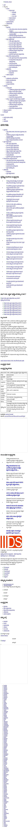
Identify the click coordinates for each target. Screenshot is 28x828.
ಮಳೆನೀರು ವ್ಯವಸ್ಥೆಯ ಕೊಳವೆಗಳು (16, 35)
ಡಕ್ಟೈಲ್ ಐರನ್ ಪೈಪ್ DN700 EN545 (14, 258)
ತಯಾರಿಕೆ (14, 12)
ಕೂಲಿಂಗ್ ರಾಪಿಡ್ (9, 414)
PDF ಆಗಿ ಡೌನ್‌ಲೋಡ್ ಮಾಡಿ (17, 360)
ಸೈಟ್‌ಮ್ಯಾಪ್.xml (4, 555)
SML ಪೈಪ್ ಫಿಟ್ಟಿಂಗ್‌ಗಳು (14, 41)
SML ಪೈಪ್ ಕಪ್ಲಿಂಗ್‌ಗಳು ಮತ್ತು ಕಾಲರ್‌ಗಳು (18, 57)
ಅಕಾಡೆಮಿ (5, 85)
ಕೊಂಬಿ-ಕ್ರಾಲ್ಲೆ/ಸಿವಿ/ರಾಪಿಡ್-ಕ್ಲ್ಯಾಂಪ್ (13, 222)
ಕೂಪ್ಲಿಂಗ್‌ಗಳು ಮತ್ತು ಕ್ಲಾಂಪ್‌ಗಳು (10, 158)
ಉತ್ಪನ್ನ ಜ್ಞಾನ (9, 87)
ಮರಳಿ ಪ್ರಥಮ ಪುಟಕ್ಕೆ (8, 117)
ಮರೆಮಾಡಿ (5, 121)
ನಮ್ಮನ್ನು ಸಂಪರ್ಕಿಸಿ (7, 110)
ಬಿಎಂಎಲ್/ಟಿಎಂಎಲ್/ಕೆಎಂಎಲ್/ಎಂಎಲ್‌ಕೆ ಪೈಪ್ (14, 416)
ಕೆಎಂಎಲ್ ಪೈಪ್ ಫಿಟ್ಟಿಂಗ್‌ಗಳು (15, 44)
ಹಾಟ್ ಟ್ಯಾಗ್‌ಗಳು (17, 553)
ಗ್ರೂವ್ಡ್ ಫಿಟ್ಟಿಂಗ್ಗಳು (13, 52)
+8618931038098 (7, 585)
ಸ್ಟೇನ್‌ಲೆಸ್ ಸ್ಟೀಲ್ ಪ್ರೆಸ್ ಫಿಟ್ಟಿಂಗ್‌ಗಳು (16, 54)
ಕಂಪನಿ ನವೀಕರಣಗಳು (11, 80)
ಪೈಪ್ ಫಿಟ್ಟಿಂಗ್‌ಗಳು (10, 39)
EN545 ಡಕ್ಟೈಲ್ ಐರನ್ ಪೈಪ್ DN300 (14, 254)
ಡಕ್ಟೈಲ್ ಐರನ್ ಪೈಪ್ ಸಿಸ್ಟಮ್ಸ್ (15, 91)
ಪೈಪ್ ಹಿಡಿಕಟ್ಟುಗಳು (13, 67)
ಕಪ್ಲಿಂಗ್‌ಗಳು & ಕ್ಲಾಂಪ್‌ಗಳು (9, 610)
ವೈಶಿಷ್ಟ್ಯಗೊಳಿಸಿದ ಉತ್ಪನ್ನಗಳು (7, 553)
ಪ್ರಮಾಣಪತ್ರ (6, 625)
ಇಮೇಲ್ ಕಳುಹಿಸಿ (4, 635)
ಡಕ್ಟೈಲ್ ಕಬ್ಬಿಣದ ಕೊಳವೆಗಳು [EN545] (17, 37)
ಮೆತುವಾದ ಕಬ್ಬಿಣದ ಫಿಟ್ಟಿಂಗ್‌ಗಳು (16, 50)
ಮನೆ (4, 4)
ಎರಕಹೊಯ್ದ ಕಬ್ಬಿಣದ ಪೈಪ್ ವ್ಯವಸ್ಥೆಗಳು (17, 89)
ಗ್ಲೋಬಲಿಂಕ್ (12, 19)
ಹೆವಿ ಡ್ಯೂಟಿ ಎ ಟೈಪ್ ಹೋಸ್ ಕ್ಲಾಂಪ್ (13, 273)
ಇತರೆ (4, 119)
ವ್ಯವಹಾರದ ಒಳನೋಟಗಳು (12, 78)
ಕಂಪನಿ (7, 8)
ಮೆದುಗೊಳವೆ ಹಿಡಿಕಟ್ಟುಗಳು (15, 65)
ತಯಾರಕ (5, 621)
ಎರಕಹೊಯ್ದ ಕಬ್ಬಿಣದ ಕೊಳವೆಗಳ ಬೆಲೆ (14, 196)
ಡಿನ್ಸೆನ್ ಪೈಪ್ (12, 10)
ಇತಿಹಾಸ (14, 14)
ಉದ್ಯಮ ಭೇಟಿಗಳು (10, 84)
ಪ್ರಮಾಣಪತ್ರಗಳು (10, 21)
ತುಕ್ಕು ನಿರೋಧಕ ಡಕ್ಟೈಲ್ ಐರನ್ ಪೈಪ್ (14, 182)
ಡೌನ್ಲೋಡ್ (5, 111)
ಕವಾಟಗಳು (11, 72)
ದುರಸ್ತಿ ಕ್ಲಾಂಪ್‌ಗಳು (13, 63)
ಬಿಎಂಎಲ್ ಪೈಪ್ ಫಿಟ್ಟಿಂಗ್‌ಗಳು (15, 42)
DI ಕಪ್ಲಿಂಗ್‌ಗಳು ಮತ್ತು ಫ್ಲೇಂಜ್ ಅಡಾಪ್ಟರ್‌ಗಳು (15, 162)
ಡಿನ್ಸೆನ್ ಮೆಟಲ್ (12, 18)
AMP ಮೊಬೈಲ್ (11, 555)
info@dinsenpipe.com (8, 584)
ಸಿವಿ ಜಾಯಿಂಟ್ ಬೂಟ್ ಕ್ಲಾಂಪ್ (12, 278)
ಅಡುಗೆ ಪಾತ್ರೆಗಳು (9, 74)
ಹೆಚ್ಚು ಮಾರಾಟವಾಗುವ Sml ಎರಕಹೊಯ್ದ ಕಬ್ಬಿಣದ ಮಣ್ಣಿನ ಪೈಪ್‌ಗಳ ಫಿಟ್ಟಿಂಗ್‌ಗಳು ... (13, 468)
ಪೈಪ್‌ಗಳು (8, 27)
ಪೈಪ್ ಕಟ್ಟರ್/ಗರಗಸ (13, 70)
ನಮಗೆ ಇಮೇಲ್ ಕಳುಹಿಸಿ (6, 360)
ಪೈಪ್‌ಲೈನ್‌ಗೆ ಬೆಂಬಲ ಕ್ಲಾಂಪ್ (12, 201)
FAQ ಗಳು (14, 16)
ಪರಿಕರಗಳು (8, 69)
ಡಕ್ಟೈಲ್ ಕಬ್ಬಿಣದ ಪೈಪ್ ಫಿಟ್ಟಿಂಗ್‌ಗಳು (16, 48)
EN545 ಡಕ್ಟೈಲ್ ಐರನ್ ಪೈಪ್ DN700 (14, 263)
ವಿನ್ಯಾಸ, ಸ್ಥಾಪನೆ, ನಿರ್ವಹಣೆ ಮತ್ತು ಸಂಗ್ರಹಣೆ (15, 98)
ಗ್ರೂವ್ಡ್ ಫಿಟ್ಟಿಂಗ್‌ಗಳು (13, 95)
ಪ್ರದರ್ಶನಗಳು (9, 82)
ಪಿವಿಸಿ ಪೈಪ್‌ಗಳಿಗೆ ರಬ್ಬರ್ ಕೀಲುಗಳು (13, 227)
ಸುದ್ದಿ (4, 76)
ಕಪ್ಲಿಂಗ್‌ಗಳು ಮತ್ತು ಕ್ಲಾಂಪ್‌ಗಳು (12, 56)
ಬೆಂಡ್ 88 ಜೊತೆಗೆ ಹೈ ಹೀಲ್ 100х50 (14, 249)
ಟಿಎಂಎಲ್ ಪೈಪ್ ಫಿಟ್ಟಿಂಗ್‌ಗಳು (15, 46)
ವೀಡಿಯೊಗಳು (9, 23)
